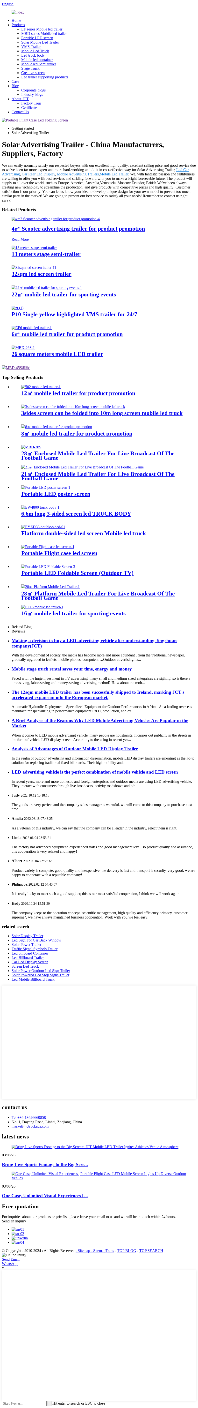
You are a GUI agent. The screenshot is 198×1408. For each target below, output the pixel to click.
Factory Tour (31, 103)
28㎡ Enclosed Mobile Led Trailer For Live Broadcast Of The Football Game (98, 455)
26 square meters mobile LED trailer (57, 354)
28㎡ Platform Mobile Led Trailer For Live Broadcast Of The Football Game (98, 595)
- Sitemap (83, 1251)
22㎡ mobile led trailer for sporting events (64, 294)
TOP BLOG (126, 1251)
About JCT (20, 99)
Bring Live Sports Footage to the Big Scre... (45, 1164)
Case (15, 81)
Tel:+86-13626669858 (29, 1117)
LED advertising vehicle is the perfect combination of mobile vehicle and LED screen (95, 772)
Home (16, 20)
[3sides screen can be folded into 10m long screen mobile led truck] (73, 407)
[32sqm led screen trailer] (34, 267)
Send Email (11, 1259)
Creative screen (33, 73)
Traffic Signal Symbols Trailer (34, 949)
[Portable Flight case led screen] (47, 547)
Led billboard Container (30, 953)
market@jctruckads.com (30, 1126)
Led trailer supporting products (44, 77)
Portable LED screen (37, 38)
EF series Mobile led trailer (41, 29)
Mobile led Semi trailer (38, 64)
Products (18, 25)
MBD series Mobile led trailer (44, 33)
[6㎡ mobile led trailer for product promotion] (32, 328)
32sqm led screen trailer (41, 274)
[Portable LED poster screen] (45, 487)
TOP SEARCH (151, 1251)
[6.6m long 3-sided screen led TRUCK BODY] (40, 507)
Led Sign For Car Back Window (36, 940)
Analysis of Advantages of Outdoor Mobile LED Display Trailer (75, 748)
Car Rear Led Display (38, 174)
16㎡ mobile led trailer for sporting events (73, 613)
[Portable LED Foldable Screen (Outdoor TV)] (48, 567)
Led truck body (33, 55)
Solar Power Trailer (26, 944)
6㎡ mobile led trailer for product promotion (67, 334)
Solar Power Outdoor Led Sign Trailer (41, 971)
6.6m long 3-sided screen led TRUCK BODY (76, 514)
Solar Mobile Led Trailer (40, 42)
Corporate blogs (33, 90)
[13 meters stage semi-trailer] (34, 248)
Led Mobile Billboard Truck (33, 979)
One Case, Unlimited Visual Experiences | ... (45, 1195)
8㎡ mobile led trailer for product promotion (76, 433)
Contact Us (20, 112)
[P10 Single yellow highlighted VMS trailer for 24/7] (17, 308)
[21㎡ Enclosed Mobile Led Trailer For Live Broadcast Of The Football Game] (82, 467)
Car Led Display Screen (30, 962)
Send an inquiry (14, 1221)
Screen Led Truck (25, 966)
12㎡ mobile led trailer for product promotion (78, 393)
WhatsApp (10, 1264)
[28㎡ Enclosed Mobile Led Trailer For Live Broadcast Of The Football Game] (31, 447)
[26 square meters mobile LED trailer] (23, 348)
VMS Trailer (31, 47)
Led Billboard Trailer (28, 958)
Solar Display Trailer (27, 936)
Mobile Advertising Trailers (78, 174)
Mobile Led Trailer (114, 174)
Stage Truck (30, 68)
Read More (20, 239)
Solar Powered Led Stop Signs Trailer (40, 975)
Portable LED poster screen (55, 494)
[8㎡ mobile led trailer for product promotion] (56, 427)
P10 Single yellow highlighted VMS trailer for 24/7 (74, 314)
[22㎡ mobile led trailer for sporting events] (47, 288)
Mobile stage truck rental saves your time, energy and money (72, 668)
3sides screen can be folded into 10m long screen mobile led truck (102, 413)
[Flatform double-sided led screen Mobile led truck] (43, 527)
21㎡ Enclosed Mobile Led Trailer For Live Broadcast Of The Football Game (98, 476)
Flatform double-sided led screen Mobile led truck (83, 533)
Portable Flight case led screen (59, 553)
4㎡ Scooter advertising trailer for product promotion (78, 229)
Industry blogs (32, 94)
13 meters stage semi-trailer (46, 254)
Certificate (29, 107)
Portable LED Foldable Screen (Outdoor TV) (77, 573)
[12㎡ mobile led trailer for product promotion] (41, 387)
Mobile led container (37, 60)
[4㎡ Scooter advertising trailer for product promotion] (56, 219)
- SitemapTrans (102, 1251)
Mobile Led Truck (35, 51)
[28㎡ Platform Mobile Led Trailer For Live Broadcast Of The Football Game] (50, 587)
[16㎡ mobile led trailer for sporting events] (42, 607)
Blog (15, 86)
